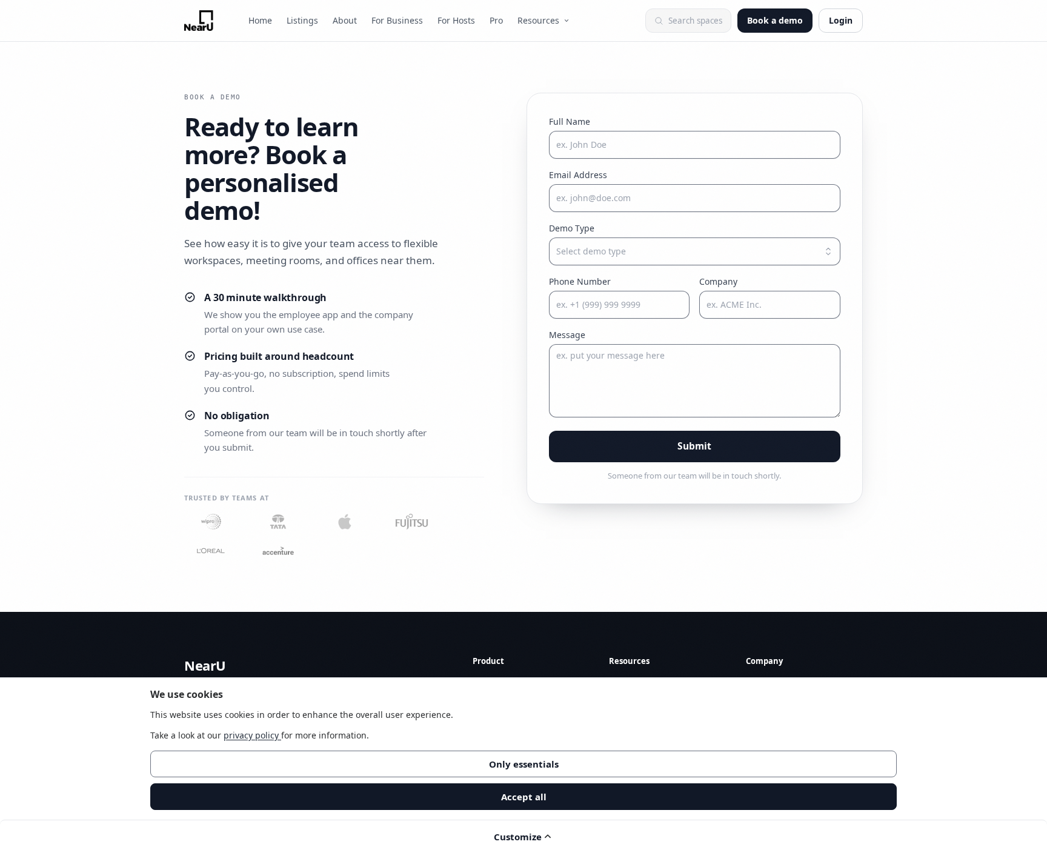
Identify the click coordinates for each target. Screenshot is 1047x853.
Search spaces (695, 20)
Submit (694, 446)
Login (841, 20)
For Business (397, 20)
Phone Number (580, 281)
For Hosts (456, 20)
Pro (496, 20)
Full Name (569, 121)
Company (718, 281)
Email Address (578, 175)
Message (567, 334)
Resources (538, 20)
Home (260, 20)
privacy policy (252, 735)
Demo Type (571, 228)
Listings (302, 20)
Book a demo (775, 20)
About (345, 20)
